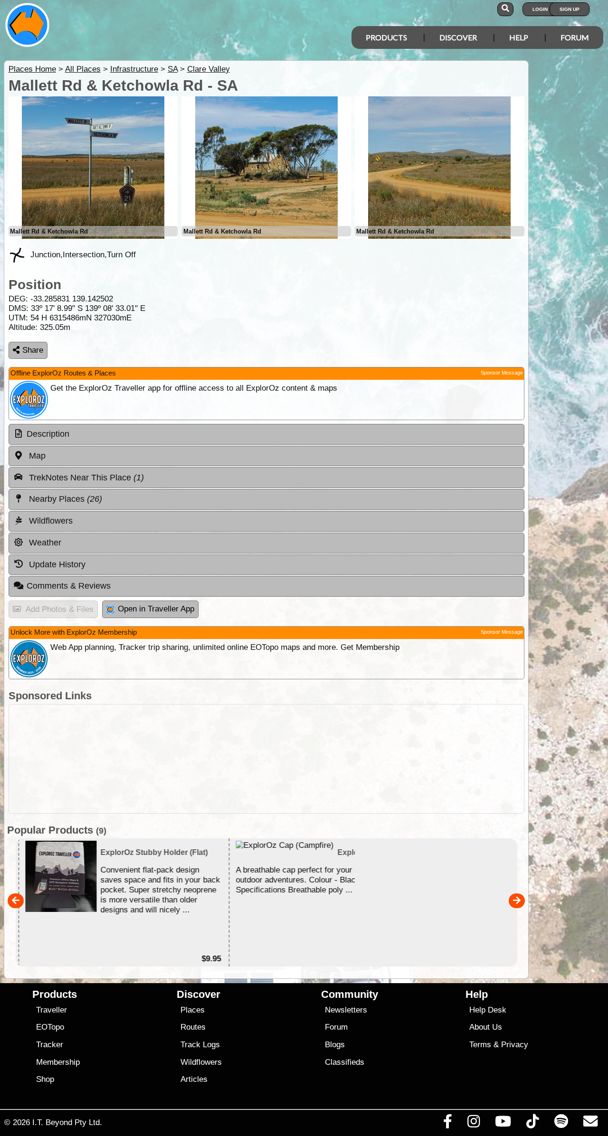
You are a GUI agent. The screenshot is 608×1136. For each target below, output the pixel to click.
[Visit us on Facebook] (447, 1123)
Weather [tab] (44, 542)
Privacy (514, 1044)
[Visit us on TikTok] (532, 1123)
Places (192, 1009)
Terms (480, 1044)
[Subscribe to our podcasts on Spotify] (561, 1123)
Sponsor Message (502, 373)
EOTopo (50, 1027)
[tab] (266, 434)
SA (173, 69)
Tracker (49, 1044)
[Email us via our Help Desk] (590, 1123)
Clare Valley (208, 69)
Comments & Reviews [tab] (69, 586)
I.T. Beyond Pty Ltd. (67, 1122)
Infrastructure (134, 69)
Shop (45, 1079)
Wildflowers (201, 1062)
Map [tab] (36, 455)
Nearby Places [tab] (64, 499)
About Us (485, 1027)
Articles (194, 1079)
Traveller (51, 1009)
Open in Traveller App (156, 608)
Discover (458, 37)
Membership (58, 1062)
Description (48, 434)
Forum (574, 37)
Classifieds (344, 1062)
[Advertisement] (266, 758)
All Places (83, 69)
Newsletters (346, 1009)
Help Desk (487, 1009)
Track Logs (200, 1044)
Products (386, 37)
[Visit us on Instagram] (473, 1123)
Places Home (32, 69)
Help (518, 37)
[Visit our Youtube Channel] (503, 1123)
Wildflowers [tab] (50, 521)
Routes (193, 1027)
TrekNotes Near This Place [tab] (85, 477)
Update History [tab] (56, 564)
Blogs (335, 1044)
